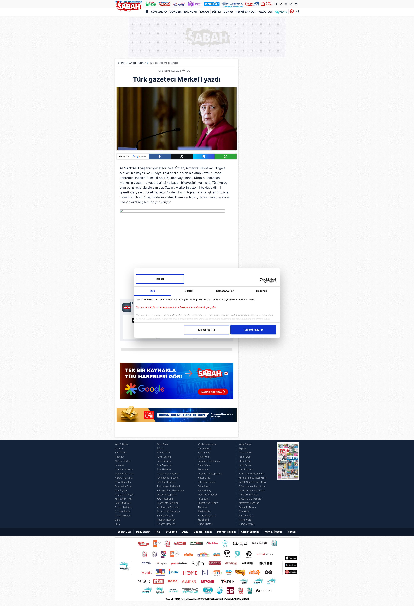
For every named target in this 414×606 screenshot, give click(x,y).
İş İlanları (119, 448)
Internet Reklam (226, 531)
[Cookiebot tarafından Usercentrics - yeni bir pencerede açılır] (262, 280)
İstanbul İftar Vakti (124, 473)
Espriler (242, 448)
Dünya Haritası (205, 524)
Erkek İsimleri (204, 511)
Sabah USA (124, 531)
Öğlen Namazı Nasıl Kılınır (252, 486)
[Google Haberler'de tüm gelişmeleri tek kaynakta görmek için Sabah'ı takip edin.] (176, 383)
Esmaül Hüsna (246, 515)
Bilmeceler (203, 469)
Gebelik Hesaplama (167, 494)
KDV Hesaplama (165, 498)
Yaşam (204, 11)
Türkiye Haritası (165, 515)
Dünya (228, 11)
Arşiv (185, 531)
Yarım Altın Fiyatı (123, 498)
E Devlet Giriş (163, 452)
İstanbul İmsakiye (124, 469)
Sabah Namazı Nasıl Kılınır (252, 482)
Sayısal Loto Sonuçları (168, 511)
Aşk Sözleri (203, 498)
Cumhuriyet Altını (124, 507)
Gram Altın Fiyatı (123, 486)
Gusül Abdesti (246, 469)
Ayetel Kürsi (204, 456)
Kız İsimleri (203, 519)
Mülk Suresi (245, 461)
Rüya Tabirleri (164, 456)
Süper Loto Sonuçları (168, 503)
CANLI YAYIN (269, 3)
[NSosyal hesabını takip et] (286, 4)
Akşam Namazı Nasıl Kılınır (252, 477)
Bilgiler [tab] (189, 291)
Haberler (121, 63)
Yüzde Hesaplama (207, 444)
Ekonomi (190, 11)
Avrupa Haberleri (137, 63)
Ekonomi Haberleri (166, 524)
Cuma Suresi (204, 448)
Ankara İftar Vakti (124, 477)
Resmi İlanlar (246, 11)
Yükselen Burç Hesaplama (170, 490)
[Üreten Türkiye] (232, 4)
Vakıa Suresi (245, 444)
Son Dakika (159, 11)
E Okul (160, 448)
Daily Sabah (143, 531)
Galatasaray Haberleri (168, 473)
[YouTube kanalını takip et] (296, 4)
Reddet (160, 278)
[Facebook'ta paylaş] (160, 156)
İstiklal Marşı (245, 519)
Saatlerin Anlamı (247, 507)
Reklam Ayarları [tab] (225, 291)
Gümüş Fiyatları (123, 515)
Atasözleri (203, 507)
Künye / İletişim (274, 531)
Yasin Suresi (204, 452)
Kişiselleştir (204, 329)
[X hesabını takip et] (281, 4)
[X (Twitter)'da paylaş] (182, 156)
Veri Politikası (122, 444)
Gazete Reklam (203, 531)
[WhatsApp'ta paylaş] (226, 156)
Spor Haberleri (164, 469)
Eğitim (216, 11)
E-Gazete (171, 531)
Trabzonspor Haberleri (168, 486)
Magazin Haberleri (166, 519)
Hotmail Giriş (204, 490)
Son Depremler (164, 465)
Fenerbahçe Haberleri (168, 477)
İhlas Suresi (245, 456)
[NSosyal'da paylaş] (204, 156)
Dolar (117, 519)
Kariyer (292, 531)
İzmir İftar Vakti (123, 482)
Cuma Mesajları (247, 524)
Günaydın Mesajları (248, 494)
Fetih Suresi (204, 486)
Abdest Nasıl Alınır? (208, 503)
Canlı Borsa (163, 444)
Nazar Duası (204, 477)
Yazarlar (265, 11)
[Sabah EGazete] (288, 484)
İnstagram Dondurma (209, 461)
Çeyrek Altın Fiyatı (124, 494)
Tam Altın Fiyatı (123, 503)
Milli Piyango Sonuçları (168, 507)
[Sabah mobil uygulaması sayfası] (127, 306)
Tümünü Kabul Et (253, 329)
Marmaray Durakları (249, 503)
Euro (117, 524)
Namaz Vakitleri (123, 461)
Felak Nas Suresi (206, 482)
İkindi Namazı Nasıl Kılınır (252, 490)
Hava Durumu (164, 461)
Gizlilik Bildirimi (250, 531)
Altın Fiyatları (121, 490)
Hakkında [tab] (261, 291)
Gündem (176, 11)
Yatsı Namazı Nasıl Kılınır (251, 473)
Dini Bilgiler (244, 511)
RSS (158, 531)
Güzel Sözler (204, 465)
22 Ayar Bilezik (122, 511)
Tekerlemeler (245, 452)
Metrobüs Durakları (208, 494)
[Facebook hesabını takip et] (276, 4)
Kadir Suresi (245, 465)
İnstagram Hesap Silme (210, 473)
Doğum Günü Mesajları (250, 498)
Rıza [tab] (152, 291)
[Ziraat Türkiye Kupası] (291, 12)
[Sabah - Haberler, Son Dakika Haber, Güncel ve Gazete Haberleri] (128, 5)
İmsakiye (119, 465)
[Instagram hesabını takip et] (291, 4)
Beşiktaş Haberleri (166, 482)
